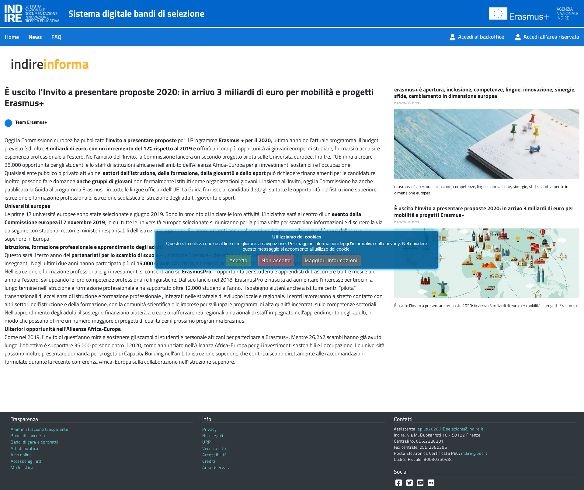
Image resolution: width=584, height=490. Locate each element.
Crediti (208, 461)
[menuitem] (12, 37)
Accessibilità (214, 454)
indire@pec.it (474, 453)
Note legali (212, 435)
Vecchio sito (214, 448)
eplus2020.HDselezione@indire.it (451, 429)
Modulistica (22, 467)
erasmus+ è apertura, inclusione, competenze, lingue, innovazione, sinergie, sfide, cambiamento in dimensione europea (485, 92)
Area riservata (216, 467)
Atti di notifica (24, 448)
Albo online (21, 454)
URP (206, 442)
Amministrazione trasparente (39, 429)
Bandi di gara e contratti (34, 442)
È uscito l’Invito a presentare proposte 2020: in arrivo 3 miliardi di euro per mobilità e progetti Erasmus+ (483, 211)
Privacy (209, 429)
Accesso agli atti (27, 461)
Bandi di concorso (28, 435)
